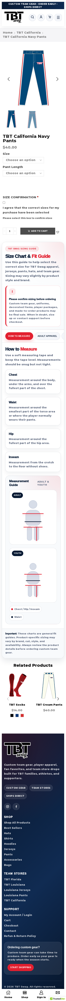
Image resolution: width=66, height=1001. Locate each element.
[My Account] (41, 17)
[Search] (32, 17)
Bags (8, 865)
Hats (7, 833)
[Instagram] (7, 806)
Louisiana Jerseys (17, 890)
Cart (7, 920)
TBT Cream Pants (49, 704)
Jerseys (9, 849)
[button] (8, 79)
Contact (10, 931)
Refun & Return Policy (20, 936)
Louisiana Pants (16, 895)
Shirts (8, 838)
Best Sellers (13, 828)
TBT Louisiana (14, 884)
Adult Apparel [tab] (47, 336)
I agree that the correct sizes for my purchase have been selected (31, 210)
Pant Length (13, 167)
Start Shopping (20, 967)
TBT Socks (17, 704)
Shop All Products (17, 822)
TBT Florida (12, 879)
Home (8, 32)
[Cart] (49, 17)
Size (6, 154)
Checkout (11, 925)
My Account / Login (18, 915)
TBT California (28, 32)
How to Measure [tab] (19, 336)
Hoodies (10, 843)
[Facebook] (16, 806)
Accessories (13, 859)
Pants (8, 854)
